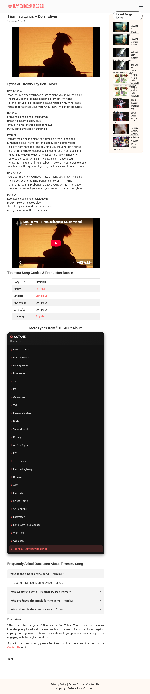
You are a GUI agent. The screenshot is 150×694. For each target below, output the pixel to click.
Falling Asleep (21, 365)
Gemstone (19, 397)
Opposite (18, 493)
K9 (14, 389)
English (39, 316)
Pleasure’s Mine (22, 413)
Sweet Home (20, 500)
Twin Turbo (19, 461)
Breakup (18, 477)
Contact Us (13, 647)
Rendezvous (20, 373)
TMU (15, 405)
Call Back (18, 540)
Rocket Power (21, 357)
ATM (15, 485)
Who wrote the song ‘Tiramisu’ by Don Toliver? (40, 591)
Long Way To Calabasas (26, 525)
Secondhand (20, 429)
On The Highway (23, 469)
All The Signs (20, 445)
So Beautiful (20, 509)
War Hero (18, 532)
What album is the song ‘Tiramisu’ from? (36, 609)
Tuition (17, 381)
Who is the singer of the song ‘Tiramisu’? (37, 574)
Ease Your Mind (22, 349)
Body (16, 421)
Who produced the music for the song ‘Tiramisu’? (42, 600)
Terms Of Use (76, 684)
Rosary (17, 437)
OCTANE (40, 288)
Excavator (19, 516)
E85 (15, 453)
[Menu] (141, 6)
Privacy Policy (58, 684)
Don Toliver (41, 295)
